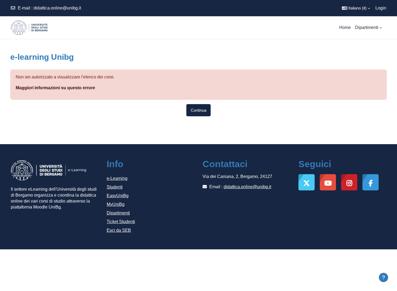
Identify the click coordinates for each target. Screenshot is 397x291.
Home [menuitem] (345, 27)
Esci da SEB (119, 230)
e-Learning (117, 178)
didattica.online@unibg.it (57, 8)
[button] (356, 8)
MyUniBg (116, 204)
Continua (198, 110)
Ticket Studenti (121, 221)
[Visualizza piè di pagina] (383, 277)
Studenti (115, 187)
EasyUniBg (118, 195)
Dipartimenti (118, 213)
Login (380, 8)
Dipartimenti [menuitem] (366, 27)
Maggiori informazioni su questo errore (55, 87)
